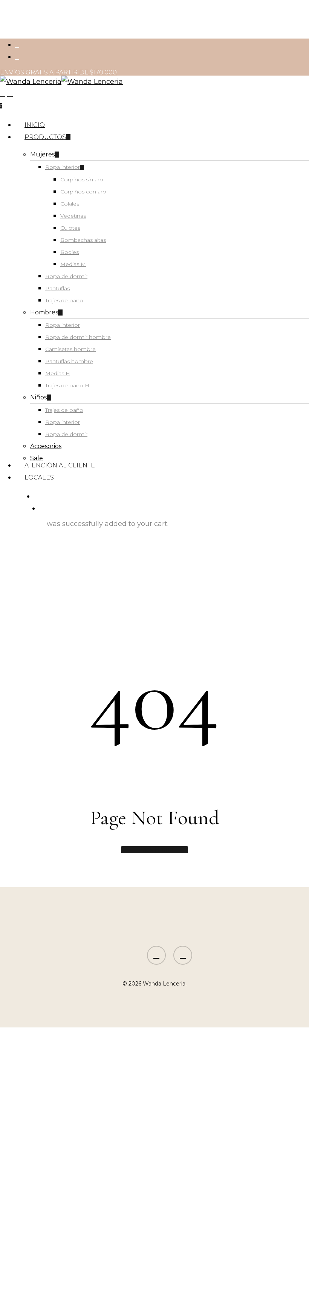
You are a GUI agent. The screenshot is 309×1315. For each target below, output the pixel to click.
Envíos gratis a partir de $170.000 (58, 72)
